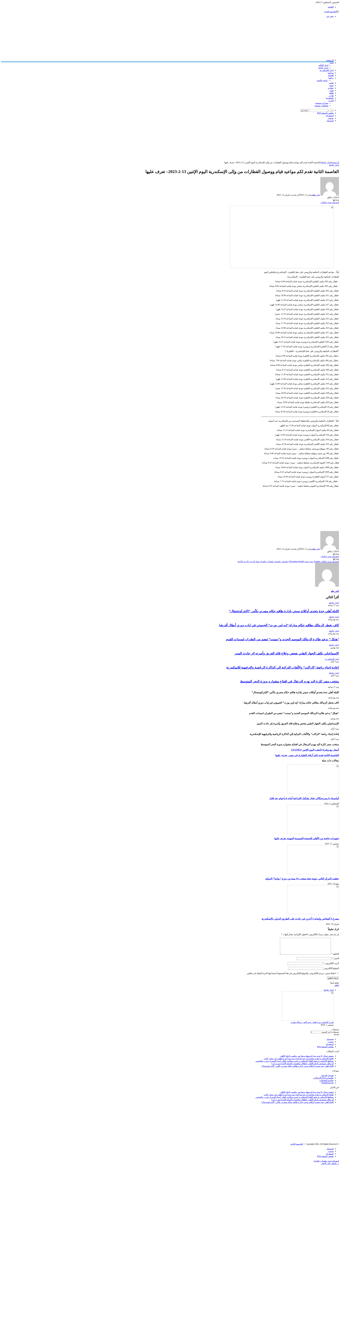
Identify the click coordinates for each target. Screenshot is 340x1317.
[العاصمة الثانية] (331, 11)
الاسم (335, 958)
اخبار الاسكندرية (327, 70)
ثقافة (331, 93)
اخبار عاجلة (323, 68)
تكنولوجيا (330, 98)
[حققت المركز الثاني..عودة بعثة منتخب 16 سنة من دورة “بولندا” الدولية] (313, 873)
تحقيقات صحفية (321, 106)
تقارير (331, 95)
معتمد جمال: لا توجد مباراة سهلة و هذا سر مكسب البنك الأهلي (307, 1056)
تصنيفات (335, 1032)
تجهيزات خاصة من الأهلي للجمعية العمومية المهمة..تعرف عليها (306, 838)
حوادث (331, 88)
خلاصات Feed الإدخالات (323, 1078)
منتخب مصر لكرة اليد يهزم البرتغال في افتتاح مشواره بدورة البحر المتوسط (289, 681)
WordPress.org (327, 1083)
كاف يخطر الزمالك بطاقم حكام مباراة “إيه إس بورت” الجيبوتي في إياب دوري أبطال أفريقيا (279, 625)
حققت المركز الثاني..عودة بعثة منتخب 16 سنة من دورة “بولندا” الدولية (302, 878)
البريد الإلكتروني (331, 963)
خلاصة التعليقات (326, 1080)
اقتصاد (331, 75)
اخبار (331, 63)
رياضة (331, 78)
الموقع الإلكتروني (331, 968)
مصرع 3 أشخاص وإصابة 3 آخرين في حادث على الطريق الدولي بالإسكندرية (300, 918)
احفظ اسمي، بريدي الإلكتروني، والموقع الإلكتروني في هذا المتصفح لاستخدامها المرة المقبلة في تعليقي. (291, 973)
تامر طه (316, 195)
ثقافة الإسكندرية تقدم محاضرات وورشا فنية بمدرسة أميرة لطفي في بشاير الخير (299, 1058)
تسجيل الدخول (327, 1075)
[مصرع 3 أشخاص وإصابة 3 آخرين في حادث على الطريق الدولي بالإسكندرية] (313, 913)
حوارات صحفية (321, 103)
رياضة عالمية (322, 80)
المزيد (331, 100)
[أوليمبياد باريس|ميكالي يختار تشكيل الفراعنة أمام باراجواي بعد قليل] (313, 793)
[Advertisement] (259, 38)
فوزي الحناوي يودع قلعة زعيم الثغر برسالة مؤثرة (312, 1022)
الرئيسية (330, 60)
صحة (331, 85)
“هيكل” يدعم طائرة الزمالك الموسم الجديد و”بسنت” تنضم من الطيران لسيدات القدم (282, 639)
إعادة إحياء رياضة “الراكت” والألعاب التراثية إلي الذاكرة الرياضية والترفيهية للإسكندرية (282, 667)
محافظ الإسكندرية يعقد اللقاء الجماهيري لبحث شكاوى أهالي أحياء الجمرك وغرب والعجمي (294, 1061)
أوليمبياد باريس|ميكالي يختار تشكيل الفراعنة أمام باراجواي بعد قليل (304, 798)
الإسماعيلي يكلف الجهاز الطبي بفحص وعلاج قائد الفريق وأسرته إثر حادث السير (287, 653)
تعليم (331, 83)
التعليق (335, 954)
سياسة (331, 73)
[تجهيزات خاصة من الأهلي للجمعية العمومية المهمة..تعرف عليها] (313, 833)
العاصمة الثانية (296, 1144)
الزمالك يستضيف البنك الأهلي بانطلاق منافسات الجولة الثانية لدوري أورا (302, 1063)
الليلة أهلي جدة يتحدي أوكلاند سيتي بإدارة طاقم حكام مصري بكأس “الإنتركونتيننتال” (284, 611)
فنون (331, 90)
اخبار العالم (323, 65)
